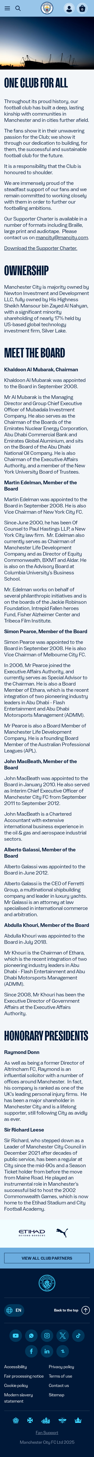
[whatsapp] (31, 1335)
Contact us (59, 1385)
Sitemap (56, 1395)
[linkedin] (47, 1351)
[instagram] (47, 1335)
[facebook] (31, 1351)
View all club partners (47, 1258)
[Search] (18, 8)
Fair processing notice (24, 1376)
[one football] (62, 1351)
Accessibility (15, 1367)
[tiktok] (78, 1336)
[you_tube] (16, 1336)
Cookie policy (16, 1385)
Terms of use (60, 1376)
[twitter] (63, 1336)
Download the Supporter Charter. (40, 248)
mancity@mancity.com (62, 237)
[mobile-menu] (7, 8)
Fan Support (47, 1432)
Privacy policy (61, 1367)
